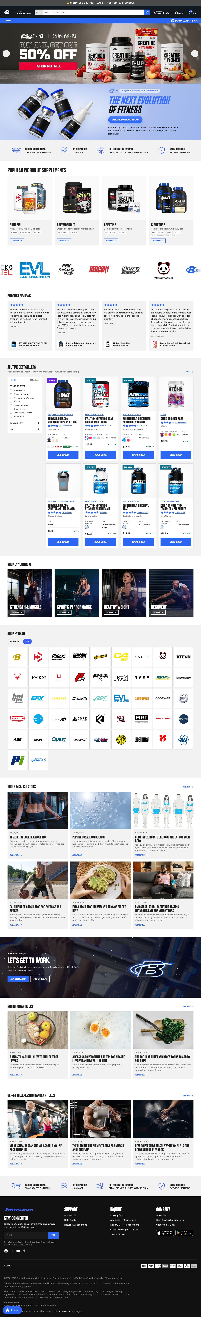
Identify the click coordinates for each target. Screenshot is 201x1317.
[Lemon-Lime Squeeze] (173, 434)
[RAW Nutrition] (38, 740)
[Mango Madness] (165, 434)
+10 (178, 435)
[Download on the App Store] (165, 1233)
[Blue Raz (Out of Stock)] (94, 438)
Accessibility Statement (123, 1220)
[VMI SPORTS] (121, 719)
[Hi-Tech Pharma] (183, 698)
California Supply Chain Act (124, 1229)
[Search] (147, 12)
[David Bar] (121, 678)
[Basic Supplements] (17, 719)
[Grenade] (142, 698)
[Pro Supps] (80, 678)
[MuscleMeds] (183, 678)
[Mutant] (100, 657)
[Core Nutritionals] (80, 719)
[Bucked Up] (17, 678)
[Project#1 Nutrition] (59, 719)
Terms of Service (20, 1244)
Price (13, 429)
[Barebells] (80, 698)
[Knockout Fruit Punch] (169, 434)
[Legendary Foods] (142, 740)
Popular (14, 641)
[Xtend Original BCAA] (175, 394)
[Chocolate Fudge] (49, 440)
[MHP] (163, 678)
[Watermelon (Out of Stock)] (98, 438)
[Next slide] (194, 53)
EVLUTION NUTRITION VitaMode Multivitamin (97, 507)
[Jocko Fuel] (38, 678)
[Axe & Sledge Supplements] (100, 678)
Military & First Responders (124, 1224)
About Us (161, 1215)
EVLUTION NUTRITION (94, 414)
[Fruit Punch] (90, 438)
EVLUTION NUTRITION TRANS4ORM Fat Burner (173, 507)
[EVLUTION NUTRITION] (121, 698)
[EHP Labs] (100, 740)
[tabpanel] (100, 53)
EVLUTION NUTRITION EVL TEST (136, 507)
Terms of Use (117, 1234)
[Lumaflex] (163, 740)
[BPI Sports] (17, 698)
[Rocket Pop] (86, 438)
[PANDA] (163, 657)
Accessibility (71, 1215)
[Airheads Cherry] (162, 434)
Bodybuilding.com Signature (60, 414)
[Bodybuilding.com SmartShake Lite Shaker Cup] (63, 481)
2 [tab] (94, 80)
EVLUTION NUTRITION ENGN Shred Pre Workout (137, 420)
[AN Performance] (183, 740)
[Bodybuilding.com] (7, 12)
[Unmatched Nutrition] (59, 678)
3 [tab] (96, 80)
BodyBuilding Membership (170, 1220)
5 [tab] (100, 80)
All (27, 641)
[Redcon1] (80, 657)
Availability (16, 423)
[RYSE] (142, 678)
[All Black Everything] (17, 740)
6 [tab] (103, 80)
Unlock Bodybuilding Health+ (125, 119)
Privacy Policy (117, 1215)
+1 (102, 438)
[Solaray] (183, 719)
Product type (17, 386)
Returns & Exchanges (75, 1224)
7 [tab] (105, 80)
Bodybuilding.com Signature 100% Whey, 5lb (62, 420)
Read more (186, 787)
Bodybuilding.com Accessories (61, 501)
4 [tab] (98, 80)
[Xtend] (183, 657)
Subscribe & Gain (165, 1224)
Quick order (63, 454)
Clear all (35, 380)
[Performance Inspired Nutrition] (17, 760)
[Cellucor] (121, 657)
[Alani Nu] (100, 698)
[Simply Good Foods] (59, 740)
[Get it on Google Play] (184, 1233)
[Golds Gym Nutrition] (121, 740)
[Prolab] (163, 719)
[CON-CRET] (59, 698)
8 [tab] (109, 80)
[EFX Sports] (38, 698)
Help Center (70, 1220)
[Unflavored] (86, 527)
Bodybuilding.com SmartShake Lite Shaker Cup (61, 508)
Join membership (18, 978)
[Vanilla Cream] (53, 440)
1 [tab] (92, 80)
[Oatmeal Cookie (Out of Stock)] (57, 440)
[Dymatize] (38, 657)
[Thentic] (80, 740)
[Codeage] (163, 698)
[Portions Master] (38, 719)
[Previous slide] (6, 53)
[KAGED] (142, 657)
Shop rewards (40, 978)
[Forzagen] (100, 719)
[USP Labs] (38, 760)
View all (187, 371)
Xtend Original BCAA (172, 418)
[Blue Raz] (124, 440)
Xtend (163, 414)
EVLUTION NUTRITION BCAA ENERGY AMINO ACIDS (99, 420)
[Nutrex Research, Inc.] (59, 657)
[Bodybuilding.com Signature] (17, 657)
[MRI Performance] (142, 719)
